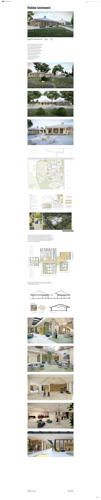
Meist (89, 1)
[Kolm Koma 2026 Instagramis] (98, 497)
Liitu (95, 1)
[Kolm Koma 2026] (6, 1)
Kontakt (98, 1)
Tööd (86, 1)
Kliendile (92, 1)
